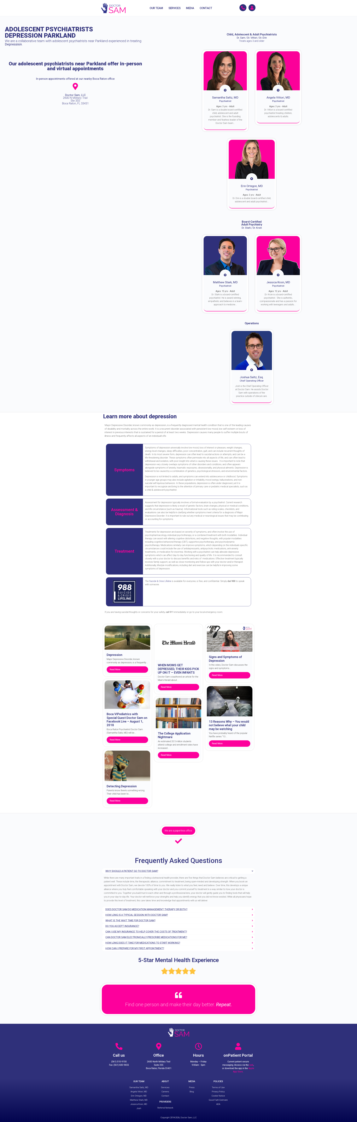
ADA (218, 1104)
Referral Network (165, 1108)
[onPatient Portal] (238, 1046)
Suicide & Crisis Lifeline (160, 581)
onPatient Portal (238, 1055)
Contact (165, 1096)
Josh (139, 1108)
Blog (192, 1091)
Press (192, 1087)
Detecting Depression (122, 786)
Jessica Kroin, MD (138, 1104)
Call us (119, 1055)
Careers (165, 1091)
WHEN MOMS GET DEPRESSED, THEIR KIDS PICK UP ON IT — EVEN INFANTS (178, 668)
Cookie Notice (218, 1096)
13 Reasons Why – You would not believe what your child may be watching (229, 725)
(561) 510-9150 (119, 1061)
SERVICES (174, 8)
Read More (115, 669)
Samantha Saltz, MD (138, 1087)
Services (165, 1087)
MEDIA (190, 8)
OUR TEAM (156, 8)
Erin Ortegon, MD (139, 1096)
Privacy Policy (218, 1091)
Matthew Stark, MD (139, 1100)
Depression (114, 655)
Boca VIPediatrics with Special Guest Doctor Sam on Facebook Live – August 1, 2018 (127, 719)
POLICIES (218, 1081)
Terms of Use (218, 1087)
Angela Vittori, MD (139, 1091)
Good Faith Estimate (218, 1100)
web (251, 1065)
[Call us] (118, 1046)
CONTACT (206, 8)
